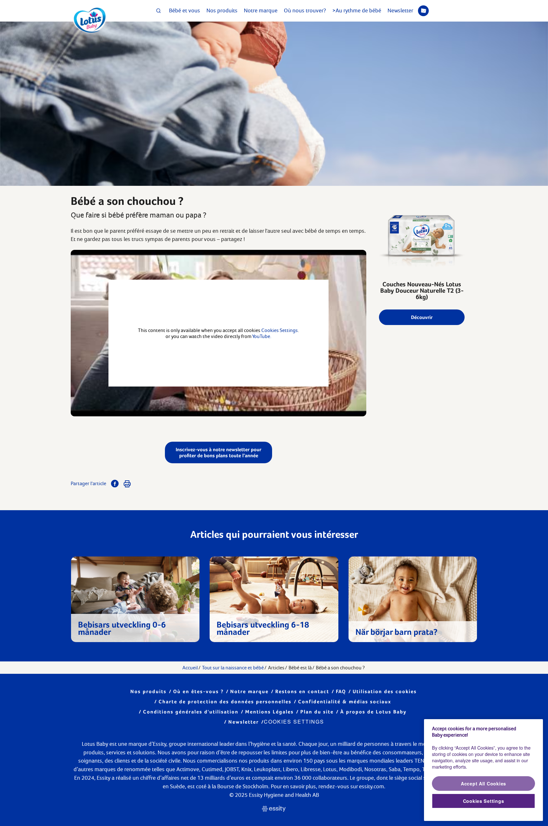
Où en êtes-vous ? (198, 691)
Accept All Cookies (483, 783)
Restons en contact (302, 691)
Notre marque (260, 10)
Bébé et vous (184, 10)
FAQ (341, 691)
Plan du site (317, 712)
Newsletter (400, 10)
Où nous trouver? (305, 10)
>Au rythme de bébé (356, 10)
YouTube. (261, 336)
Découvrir (422, 317)
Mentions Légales (269, 712)
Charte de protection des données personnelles (225, 702)
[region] (483, 770)
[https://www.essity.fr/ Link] (274, 810)
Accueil (190, 668)
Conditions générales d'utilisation (190, 712)
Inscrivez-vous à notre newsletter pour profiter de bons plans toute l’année (218, 452)
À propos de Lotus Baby (373, 712)
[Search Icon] (158, 10)
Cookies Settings (294, 722)
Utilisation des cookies (385, 691)
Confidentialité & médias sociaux (344, 702)
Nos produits (222, 10)
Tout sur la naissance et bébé (233, 668)
